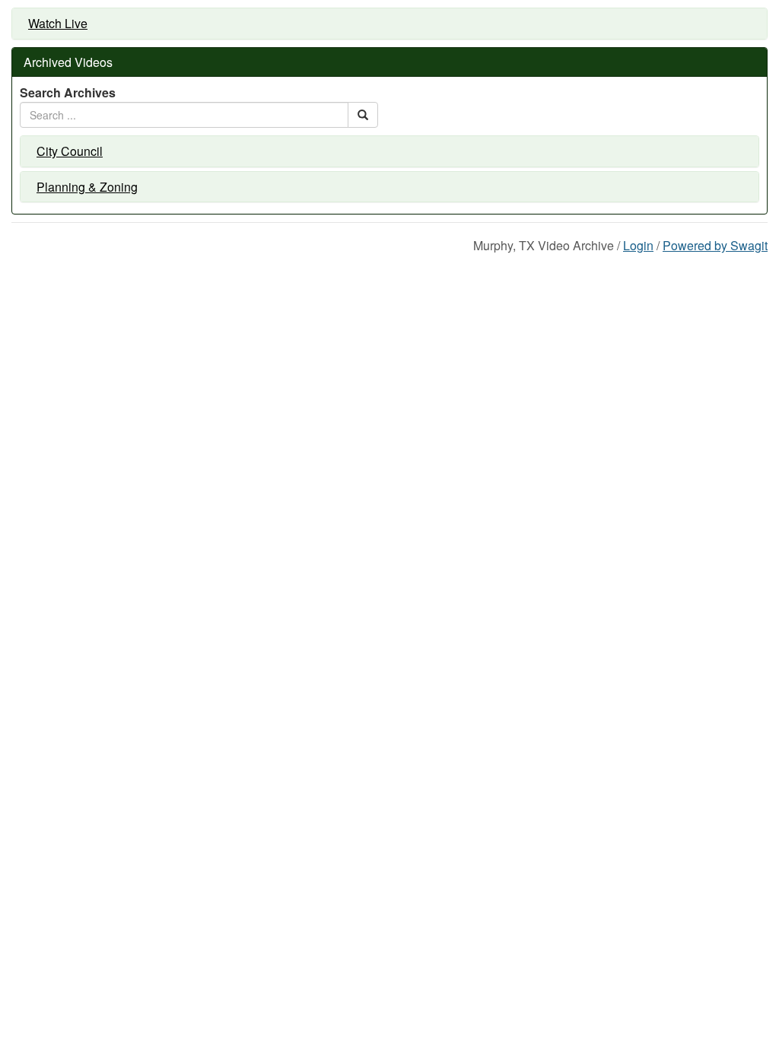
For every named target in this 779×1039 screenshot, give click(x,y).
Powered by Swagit (715, 245)
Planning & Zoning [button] (87, 187)
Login (638, 245)
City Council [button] (70, 151)
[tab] (389, 23)
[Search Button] (363, 115)
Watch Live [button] (57, 23)
